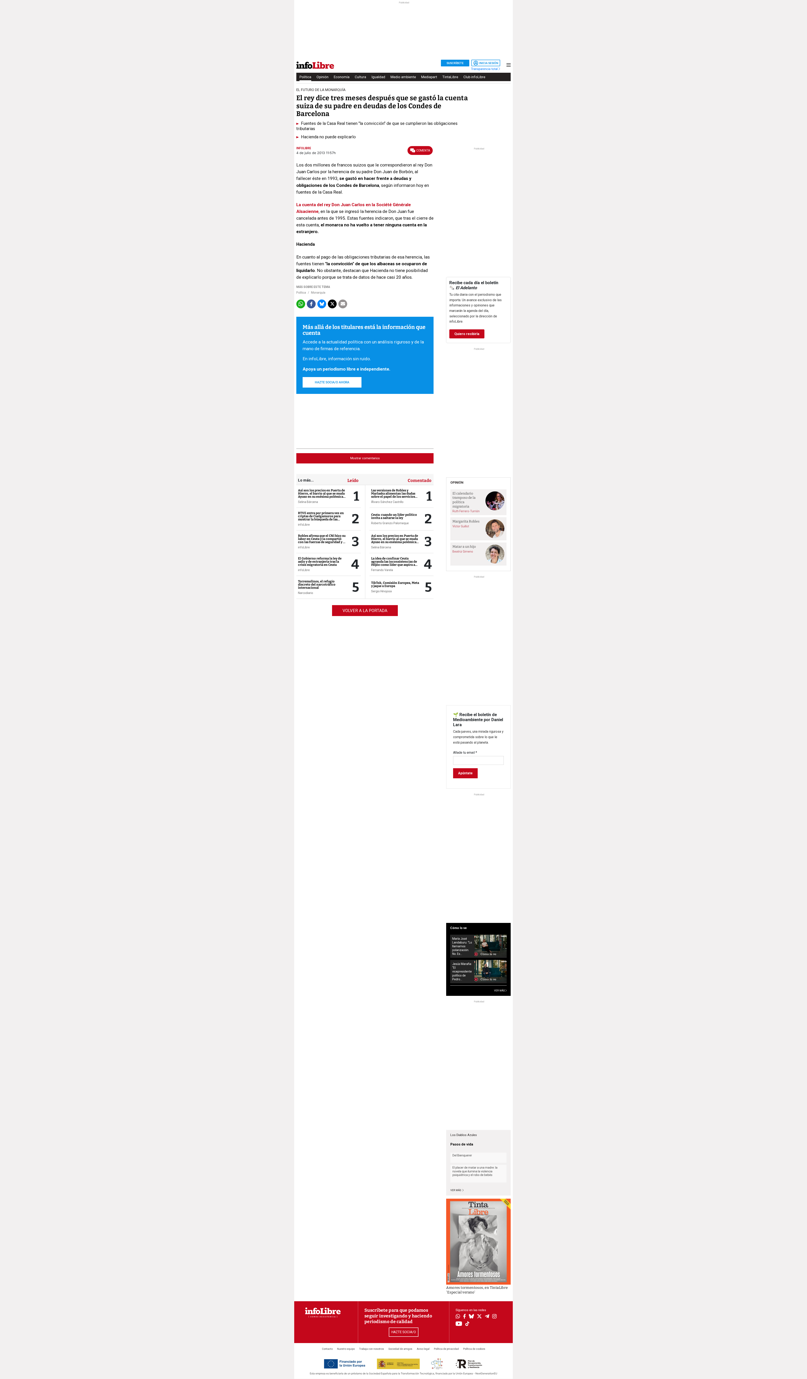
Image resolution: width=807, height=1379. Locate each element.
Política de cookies (474, 1348)
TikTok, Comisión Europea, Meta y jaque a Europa (395, 584)
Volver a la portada (365, 610)
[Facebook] (464, 1316)
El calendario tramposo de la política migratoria (464, 499)
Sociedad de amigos (400, 1348)
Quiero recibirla (466, 334)
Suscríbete (455, 63)
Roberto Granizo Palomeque (390, 523)
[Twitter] (479, 1317)
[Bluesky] (471, 1317)
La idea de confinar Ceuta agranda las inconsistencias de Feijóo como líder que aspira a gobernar (394, 563)
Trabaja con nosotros (371, 1348)
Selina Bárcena (308, 502)
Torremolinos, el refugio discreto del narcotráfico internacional (316, 584)
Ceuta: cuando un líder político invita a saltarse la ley (394, 516)
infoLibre (304, 524)
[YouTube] (459, 1324)
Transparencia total (484, 69)
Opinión (322, 77)
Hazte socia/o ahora (332, 382)
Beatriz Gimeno (462, 551)
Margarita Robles (466, 521)
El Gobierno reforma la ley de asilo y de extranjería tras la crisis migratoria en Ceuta (320, 562)
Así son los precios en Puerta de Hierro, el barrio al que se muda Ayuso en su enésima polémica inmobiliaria (321, 495)
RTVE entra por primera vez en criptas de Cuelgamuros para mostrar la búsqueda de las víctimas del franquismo (321, 517)
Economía (341, 77)
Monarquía (318, 292)
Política (305, 77)
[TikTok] (467, 1324)
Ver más (456, 1190)
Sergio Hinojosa (381, 591)
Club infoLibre (474, 77)
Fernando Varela (382, 570)
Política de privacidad (446, 1348)
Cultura (360, 77)
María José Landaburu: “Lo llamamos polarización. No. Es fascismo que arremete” (462, 946)
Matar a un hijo (464, 547)
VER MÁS (499, 990)
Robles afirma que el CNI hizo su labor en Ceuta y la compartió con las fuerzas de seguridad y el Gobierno (322, 540)
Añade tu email (465, 753)
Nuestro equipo (346, 1348)
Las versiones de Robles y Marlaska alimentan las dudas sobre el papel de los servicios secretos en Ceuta (393, 495)
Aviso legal (423, 1348)
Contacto (327, 1348)
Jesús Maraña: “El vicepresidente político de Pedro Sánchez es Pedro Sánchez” (462, 971)
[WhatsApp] (458, 1317)
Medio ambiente (403, 77)
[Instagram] (494, 1317)
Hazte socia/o (403, 1332)
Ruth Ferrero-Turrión (466, 511)
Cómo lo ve (458, 928)
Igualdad (378, 77)
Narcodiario (305, 593)
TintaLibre (450, 77)
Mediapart (429, 77)
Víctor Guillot (460, 526)
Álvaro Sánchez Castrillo (387, 502)
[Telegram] (487, 1317)
